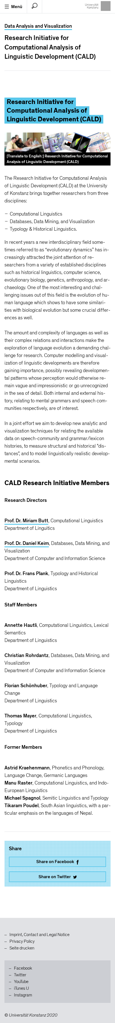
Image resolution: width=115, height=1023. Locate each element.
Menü (16, 7)
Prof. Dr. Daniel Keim (26, 543)
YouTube (21, 982)
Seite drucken (21, 948)
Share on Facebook (55, 862)
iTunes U (21, 988)
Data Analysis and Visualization (38, 26)
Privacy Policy (22, 941)
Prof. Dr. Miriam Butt (26, 521)
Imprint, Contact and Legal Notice (39, 935)
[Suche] (34, 6)
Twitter (20, 975)
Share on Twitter (55, 877)
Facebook (23, 968)
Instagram (23, 995)
